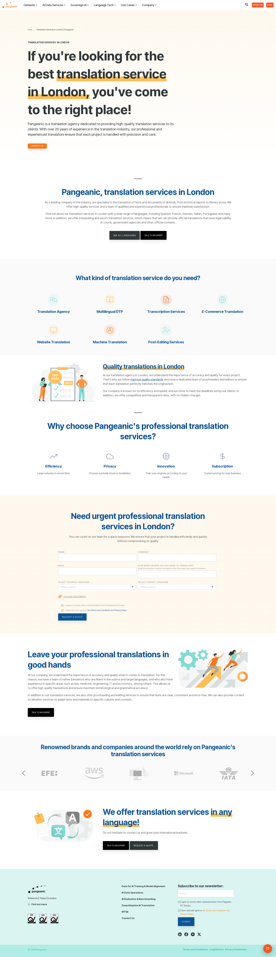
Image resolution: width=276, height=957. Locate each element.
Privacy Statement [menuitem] (236, 949)
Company (148, 5)
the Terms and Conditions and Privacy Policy (107, 610)
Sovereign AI (79, 5)
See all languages (124, 235)
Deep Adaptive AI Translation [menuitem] (138, 905)
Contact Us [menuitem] (128, 918)
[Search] (247, 4)
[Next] (251, 773)
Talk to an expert (153, 235)
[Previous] (25, 773)
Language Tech (104, 5)
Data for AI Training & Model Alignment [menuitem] (143, 886)
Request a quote (144, 845)
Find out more (39, 904)
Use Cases (128, 5)
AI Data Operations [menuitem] (132, 892)
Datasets (29, 5)
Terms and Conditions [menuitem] (195, 949)
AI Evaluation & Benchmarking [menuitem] (139, 899)
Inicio (30, 29)
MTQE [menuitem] (125, 911)
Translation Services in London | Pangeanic (55, 29)
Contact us (37, 146)
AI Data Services (52, 5)
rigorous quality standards (146, 379)
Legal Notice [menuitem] (216, 949)
